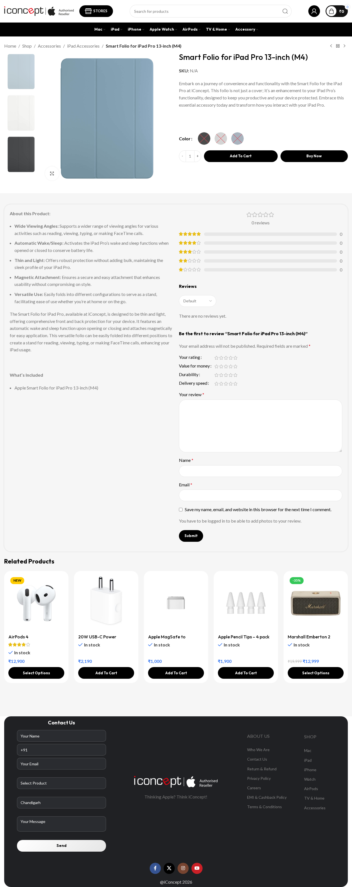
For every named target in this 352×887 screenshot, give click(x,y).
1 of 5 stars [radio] (216, 358)
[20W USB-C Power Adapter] (106, 603)
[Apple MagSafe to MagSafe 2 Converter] (176, 603)
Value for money (194, 366)
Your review (191, 394)
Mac (307, 750)
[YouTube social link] (197, 868)
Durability (188, 374)
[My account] (314, 11)
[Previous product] (331, 46)
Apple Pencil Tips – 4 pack (243, 636)
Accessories (49, 45)
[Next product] (344, 46)
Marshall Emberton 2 (309, 636)
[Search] (285, 11)
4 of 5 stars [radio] (230, 358)
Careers (254, 787)
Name (186, 460)
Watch (310, 779)
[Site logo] (39, 10)
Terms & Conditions (264, 806)
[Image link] (176, 781)
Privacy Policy (259, 778)
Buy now (314, 156)
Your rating (189, 357)
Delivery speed (193, 383)
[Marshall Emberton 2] (316, 603)
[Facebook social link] (155, 868)
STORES (100, 11)
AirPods (311, 788)
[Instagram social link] (183, 868)
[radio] (204, 138)
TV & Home (314, 798)
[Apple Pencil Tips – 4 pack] (246, 603)
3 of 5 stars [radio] (226, 358)
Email (185, 484)
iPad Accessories (83, 45)
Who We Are (258, 749)
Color (185, 138)
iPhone (310, 769)
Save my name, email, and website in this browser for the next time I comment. (258, 509)
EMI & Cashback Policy (267, 797)
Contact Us (257, 759)
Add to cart (241, 156)
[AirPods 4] (36, 603)
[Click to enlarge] (52, 173)
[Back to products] (337, 46)
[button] (106, 673)
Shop (27, 45)
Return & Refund (262, 768)
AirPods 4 (18, 636)
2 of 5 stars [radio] (221, 358)
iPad (308, 760)
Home (10, 45)
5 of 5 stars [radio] (235, 358)
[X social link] (169, 868)
